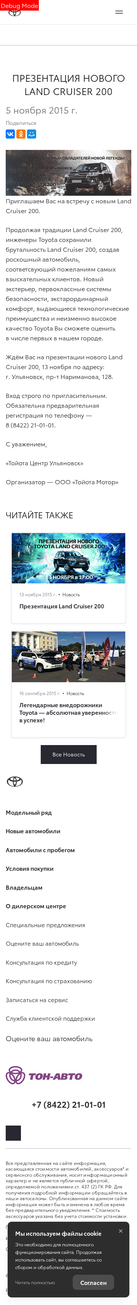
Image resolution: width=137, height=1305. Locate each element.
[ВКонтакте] (10, 134)
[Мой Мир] (31, 134)
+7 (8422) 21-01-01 (69, 1104)
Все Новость (69, 754)
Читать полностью (35, 1282)
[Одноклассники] (20, 134)
